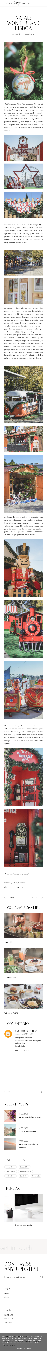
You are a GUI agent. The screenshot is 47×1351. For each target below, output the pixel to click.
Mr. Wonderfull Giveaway (30, 1117)
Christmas (14, 34)
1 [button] (21, 1230)
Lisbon (15, 883)
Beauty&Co (11, 1167)
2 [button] (23, 1230)
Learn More (21, 1348)
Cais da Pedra (11, 1012)
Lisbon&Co (22, 883)
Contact (7, 1297)
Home (6, 1293)
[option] (23, 1210)
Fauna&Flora (10, 977)
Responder (24, 1050)
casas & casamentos (27, 1131)
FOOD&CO (11, 1171)
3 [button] (26, 1230)
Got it (29, 1348)
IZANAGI (8, 942)
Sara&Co (23, 1176)
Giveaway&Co (25, 1171)
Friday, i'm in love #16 (23, 1225)
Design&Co (24, 1167)
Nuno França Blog (24, 1030)
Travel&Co (36, 1176)
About (6, 1301)
